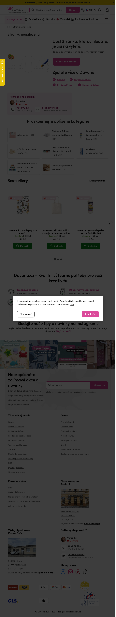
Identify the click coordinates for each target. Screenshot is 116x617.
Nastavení (26, 314)
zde (72, 304)
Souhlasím (90, 314)
